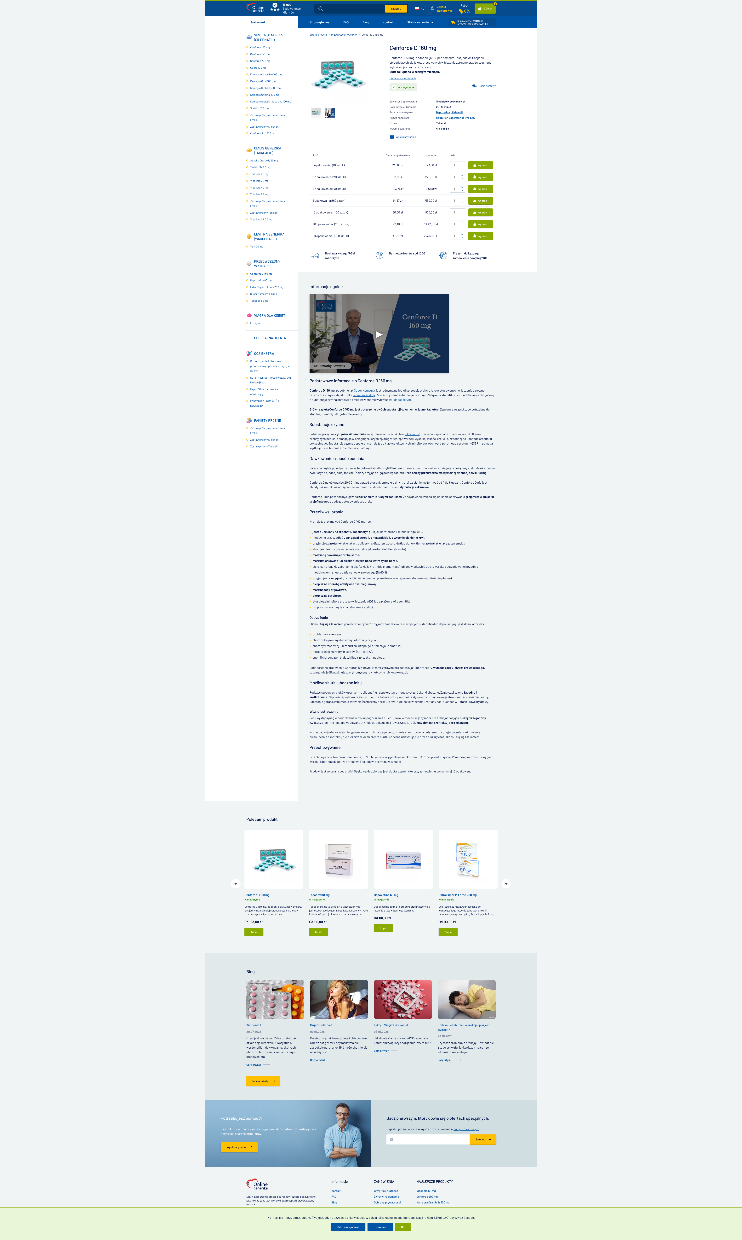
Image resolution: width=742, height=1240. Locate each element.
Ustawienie (380, 1227)
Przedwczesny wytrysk (344, 34)
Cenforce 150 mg (260, 54)
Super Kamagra (364, 390)
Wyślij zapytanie (236, 1147)
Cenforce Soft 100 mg (262, 133)
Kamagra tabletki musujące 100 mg (270, 101)
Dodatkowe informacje (403, 78)
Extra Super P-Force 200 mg (266, 287)
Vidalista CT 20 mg (261, 219)
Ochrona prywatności (387, 1202)
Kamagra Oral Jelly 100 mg (265, 88)
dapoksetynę (403, 399)
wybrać (482, 165)
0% (467, 10)
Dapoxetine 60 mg (260, 280)
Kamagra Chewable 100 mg (266, 74)
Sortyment (257, 22)
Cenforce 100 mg (260, 47)
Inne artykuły (260, 1081)
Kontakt (388, 22)
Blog (365, 22)
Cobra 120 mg (258, 67)
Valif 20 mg (256, 246)
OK (403, 1227)
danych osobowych (466, 1129)
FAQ (346, 22)
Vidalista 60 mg (259, 194)
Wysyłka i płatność (386, 1190)
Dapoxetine (443, 112)
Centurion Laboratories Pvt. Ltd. (455, 117)
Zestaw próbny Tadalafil (264, 212)
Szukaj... (396, 8)
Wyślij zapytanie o (406, 136)
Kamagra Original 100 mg (264, 94)
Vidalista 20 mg (259, 180)
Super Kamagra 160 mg (263, 293)
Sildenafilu (412, 434)
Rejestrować (444, 10)
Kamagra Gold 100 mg (263, 81)
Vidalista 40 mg (259, 187)
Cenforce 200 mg (260, 60)
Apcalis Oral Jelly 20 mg (264, 160)
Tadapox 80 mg (259, 300)
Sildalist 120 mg (259, 108)
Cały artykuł (253, 1064)
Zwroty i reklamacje (386, 1196)
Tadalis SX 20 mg (260, 167)
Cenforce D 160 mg (261, 273)
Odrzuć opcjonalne (348, 1227)
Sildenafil (457, 112)
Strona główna (319, 22)
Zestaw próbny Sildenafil (264, 126)
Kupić (253, 932)
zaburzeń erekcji (364, 395)
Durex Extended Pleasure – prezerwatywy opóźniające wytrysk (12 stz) (270, 365)
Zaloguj (441, 6)
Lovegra (255, 323)
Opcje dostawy (487, 85)
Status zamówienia (420, 22)
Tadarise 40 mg (259, 174)
